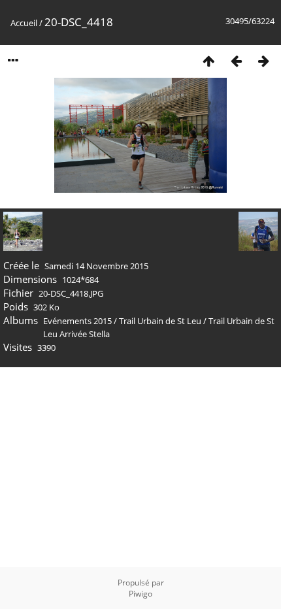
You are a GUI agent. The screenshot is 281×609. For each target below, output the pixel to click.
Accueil (23, 23)
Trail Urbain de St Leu (160, 321)
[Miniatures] (208, 60)
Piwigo (140, 593)
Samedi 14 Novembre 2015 (96, 266)
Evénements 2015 (77, 321)
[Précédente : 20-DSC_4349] (236, 60)
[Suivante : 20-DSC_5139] (263, 60)
